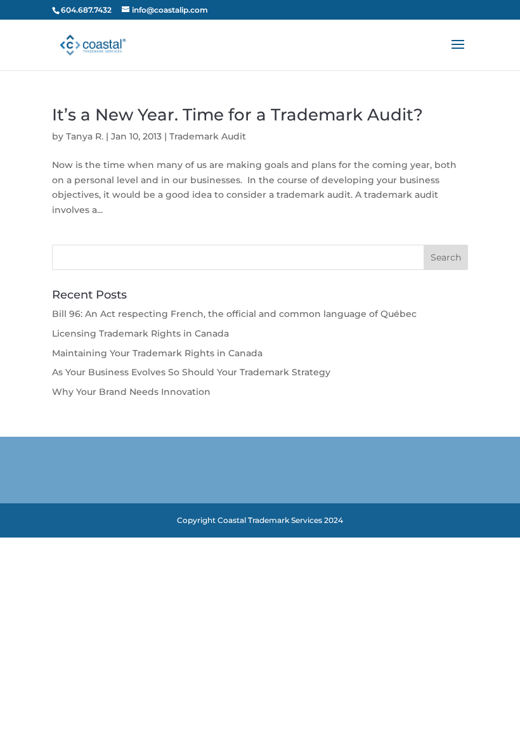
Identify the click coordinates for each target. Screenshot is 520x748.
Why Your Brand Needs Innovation (131, 391)
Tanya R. (84, 136)
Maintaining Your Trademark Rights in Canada (157, 353)
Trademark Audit (207, 136)
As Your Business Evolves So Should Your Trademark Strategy (191, 372)
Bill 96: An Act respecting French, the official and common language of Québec (234, 313)
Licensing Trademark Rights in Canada (140, 333)
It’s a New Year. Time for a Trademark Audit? (237, 115)
